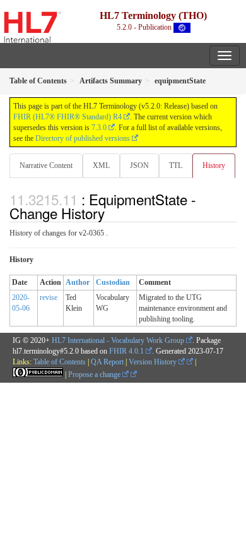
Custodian (113, 282)
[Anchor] (112, 213)
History (213, 165)
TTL (175, 165)
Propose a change (95, 374)
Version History (154, 361)
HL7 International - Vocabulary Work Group (118, 340)
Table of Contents (59, 361)
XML (101, 165)
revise (48, 297)
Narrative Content (46, 165)
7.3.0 (99, 127)
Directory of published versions (82, 138)
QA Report (107, 361)
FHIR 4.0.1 (126, 351)
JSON (139, 165)
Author (78, 282)
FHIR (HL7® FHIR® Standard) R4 (67, 116)
